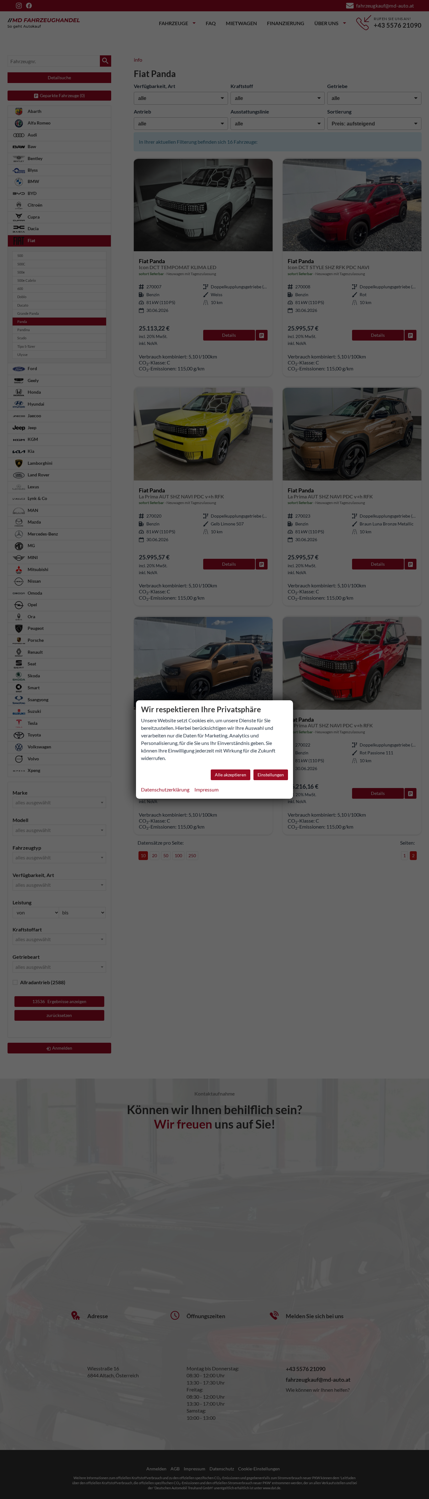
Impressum (206, 789)
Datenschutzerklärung (165, 789)
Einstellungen (271, 774)
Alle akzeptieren (230, 774)
